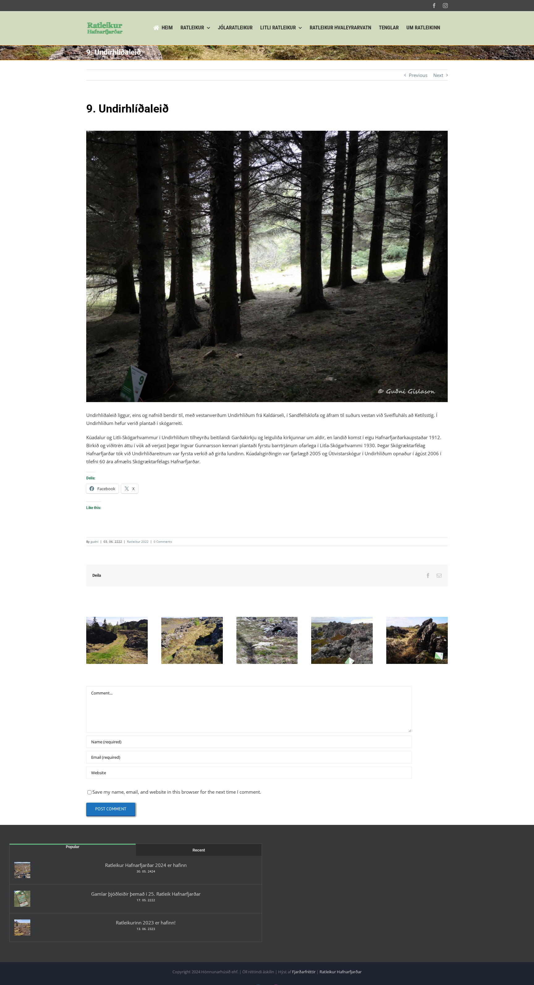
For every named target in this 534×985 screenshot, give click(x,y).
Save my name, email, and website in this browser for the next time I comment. (176, 792)
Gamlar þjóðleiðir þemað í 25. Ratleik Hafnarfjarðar (146, 894)
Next (438, 75)
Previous (418, 75)
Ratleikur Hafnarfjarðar (341, 971)
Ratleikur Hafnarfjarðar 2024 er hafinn (146, 865)
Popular (72, 846)
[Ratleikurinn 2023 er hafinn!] (22, 927)
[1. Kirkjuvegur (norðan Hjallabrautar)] (117, 640)
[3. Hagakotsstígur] (267, 640)
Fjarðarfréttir (304, 971)
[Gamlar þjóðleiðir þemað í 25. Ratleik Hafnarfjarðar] (22, 899)
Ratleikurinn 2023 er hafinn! (146, 922)
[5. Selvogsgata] (417, 640)
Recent (199, 850)
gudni (95, 541)
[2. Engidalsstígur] (192, 640)
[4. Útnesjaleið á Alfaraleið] (342, 640)
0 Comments (163, 541)
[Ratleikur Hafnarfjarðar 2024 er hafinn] (22, 870)
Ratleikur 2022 (138, 541)
